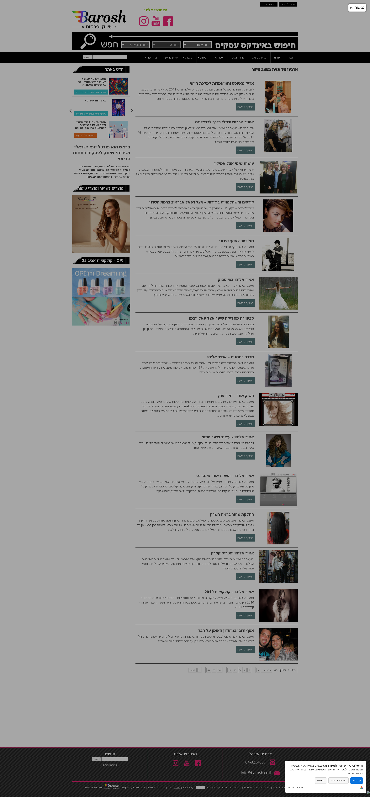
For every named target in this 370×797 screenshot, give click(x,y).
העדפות (320, 780)
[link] (361, 788)
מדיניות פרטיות (295, 787)
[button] (357, 8)
